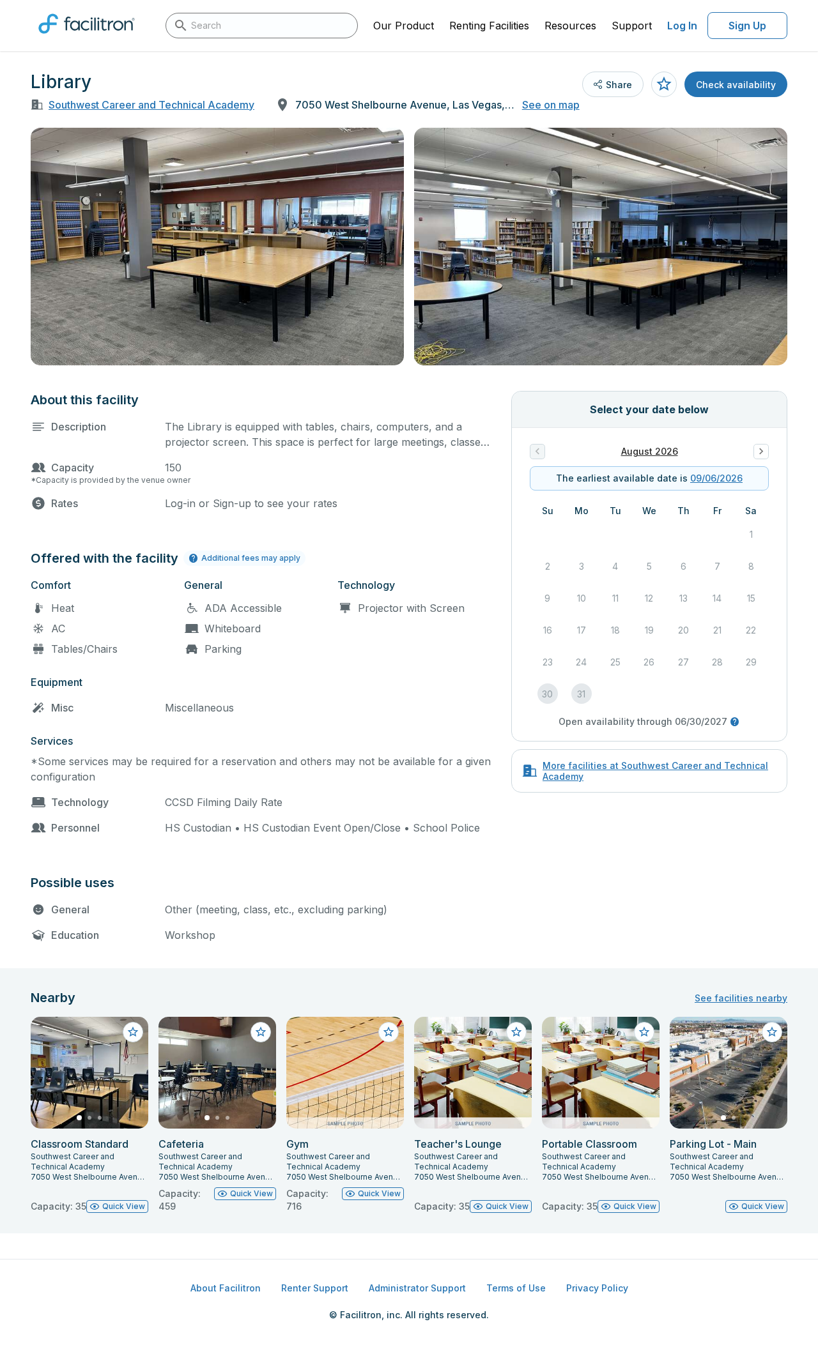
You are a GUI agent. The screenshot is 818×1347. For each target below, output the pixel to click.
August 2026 (649, 451)
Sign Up (747, 25)
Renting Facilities (489, 25)
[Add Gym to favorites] (388, 1032)
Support (632, 25)
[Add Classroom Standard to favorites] (133, 1032)
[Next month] (761, 451)
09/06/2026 (716, 478)
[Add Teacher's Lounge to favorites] (516, 1032)
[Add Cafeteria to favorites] (261, 1032)
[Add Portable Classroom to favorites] (644, 1032)
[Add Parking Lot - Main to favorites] (772, 1032)
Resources (570, 25)
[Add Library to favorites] (664, 84)
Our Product (403, 25)
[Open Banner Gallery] (217, 246)
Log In (682, 25)
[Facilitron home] (87, 37)
